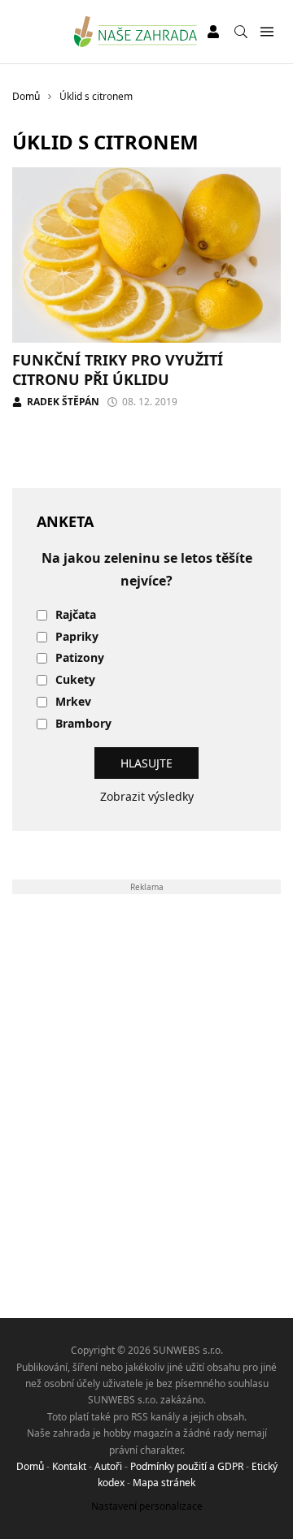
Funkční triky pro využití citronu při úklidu (117, 369)
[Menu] (266, 32)
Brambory (83, 724)
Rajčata (75, 615)
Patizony (79, 658)
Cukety (75, 680)
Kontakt (69, 1466)
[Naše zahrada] (135, 31)
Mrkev (73, 702)
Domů (30, 1466)
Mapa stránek (164, 1482)
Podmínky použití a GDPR (186, 1466)
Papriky (76, 637)
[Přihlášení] (213, 31)
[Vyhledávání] (241, 31)
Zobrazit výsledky (147, 796)
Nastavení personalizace (147, 1506)
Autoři (108, 1466)
